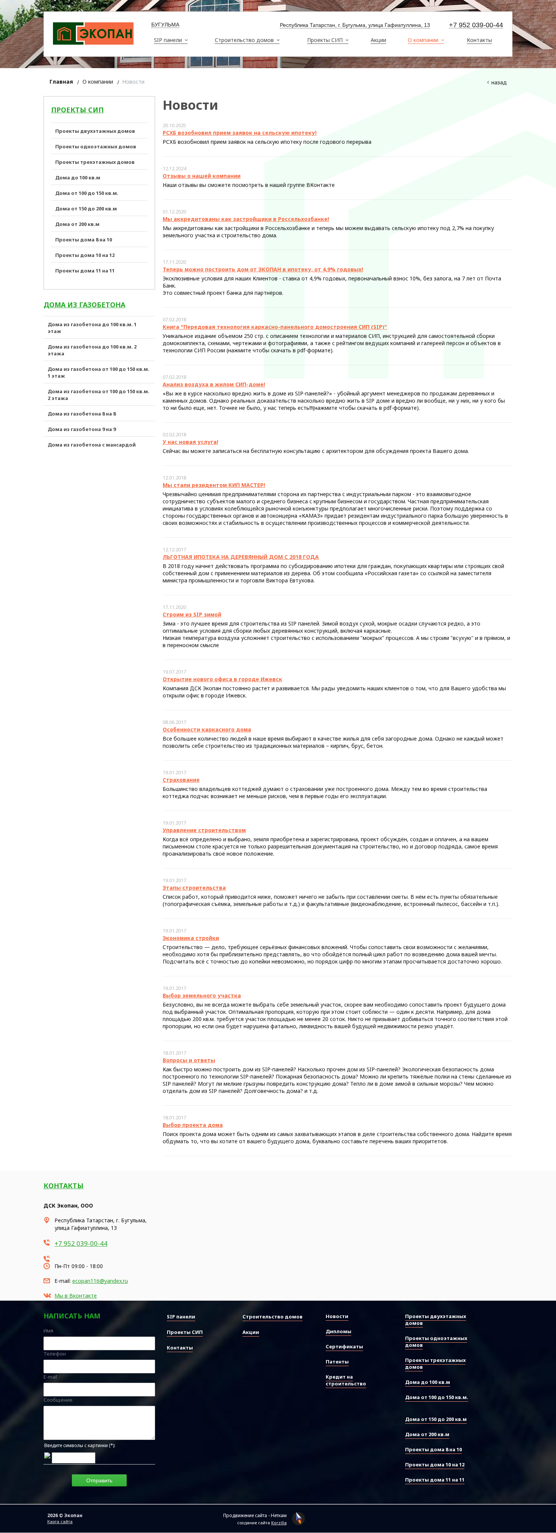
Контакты (63, 1185)
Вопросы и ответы (189, 1060)
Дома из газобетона (84, 304)
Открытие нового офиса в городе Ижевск (222, 679)
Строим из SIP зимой (192, 614)
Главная (61, 81)
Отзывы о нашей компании (202, 175)
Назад (499, 82)
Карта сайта (60, 1521)
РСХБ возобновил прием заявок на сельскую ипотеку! (240, 132)
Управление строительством (204, 830)
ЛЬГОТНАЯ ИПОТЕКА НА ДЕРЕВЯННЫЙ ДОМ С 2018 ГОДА (241, 556)
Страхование (181, 779)
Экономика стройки (191, 938)
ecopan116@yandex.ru (100, 1280)
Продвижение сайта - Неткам (255, 1515)
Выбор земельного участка (202, 995)
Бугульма (165, 25)
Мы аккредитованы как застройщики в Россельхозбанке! (246, 219)
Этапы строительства (194, 887)
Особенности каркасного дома (207, 729)
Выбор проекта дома (193, 1124)
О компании (97, 81)
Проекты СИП (77, 109)
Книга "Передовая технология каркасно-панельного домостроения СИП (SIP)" (275, 326)
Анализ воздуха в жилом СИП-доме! (214, 384)
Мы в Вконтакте (75, 1295)
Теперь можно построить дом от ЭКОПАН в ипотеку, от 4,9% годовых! (263, 269)
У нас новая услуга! (190, 441)
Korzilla (279, 1522)
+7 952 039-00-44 (476, 25)
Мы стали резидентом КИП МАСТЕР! (214, 485)
